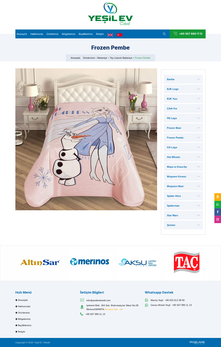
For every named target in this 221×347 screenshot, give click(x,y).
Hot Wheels (173, 157)
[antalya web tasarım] (197, 342)
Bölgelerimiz (68, 33)
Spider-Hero (174, 196)
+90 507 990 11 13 (190, 33)
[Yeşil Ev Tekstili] (110, 14)
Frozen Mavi (174, 128)
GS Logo (172, 147)
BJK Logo (172, 89)
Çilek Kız (172, 108)
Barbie (171, 79)
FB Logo (172, 118)
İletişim (100, 33)
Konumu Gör (112, 309)
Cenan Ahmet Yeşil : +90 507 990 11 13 (171, 305)
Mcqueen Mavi (175, 186)
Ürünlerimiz (52, 33)
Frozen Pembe (175, 137)
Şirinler (171, 225)
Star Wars (172, 215)
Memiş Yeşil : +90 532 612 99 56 (168, 300)
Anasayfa (22, 33)
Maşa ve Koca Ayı (177, 166)
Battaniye (102, 58)
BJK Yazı (172, 98)
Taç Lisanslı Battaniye (121, 58)
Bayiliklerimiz (86, 33)
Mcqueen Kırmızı (176, 176)
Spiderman (173, 205)
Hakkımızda (36, 33)
